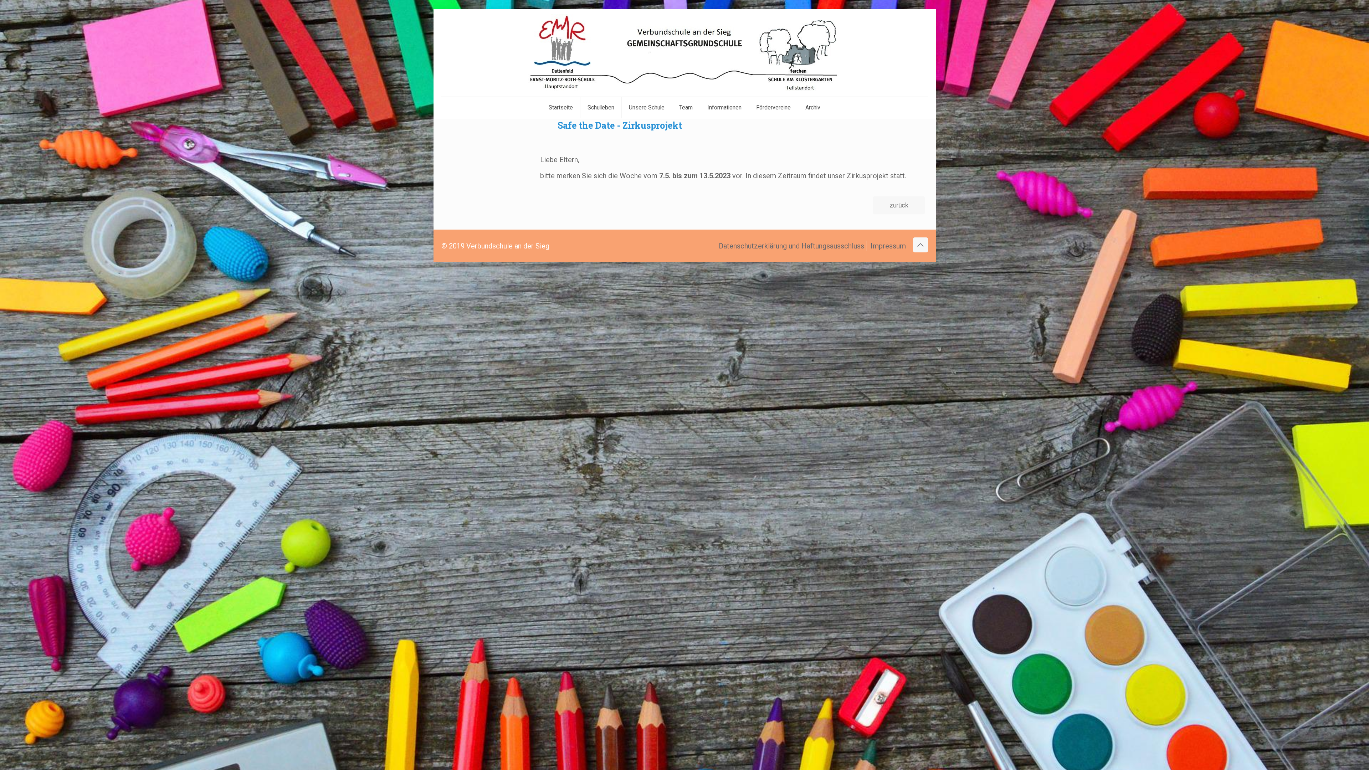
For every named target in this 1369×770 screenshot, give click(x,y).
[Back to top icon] (920, 244)
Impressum (888, 246)
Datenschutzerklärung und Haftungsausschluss (791, 246)
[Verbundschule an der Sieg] (684, 53)
